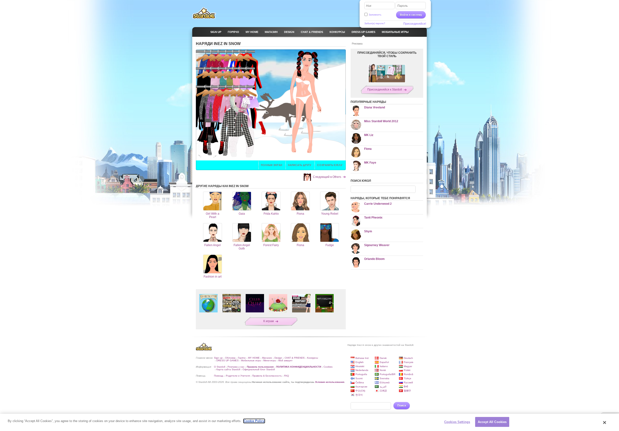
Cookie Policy (254, 421)
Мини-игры (269, 360)
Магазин (267, 357)
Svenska (384, 378)
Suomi (358, 378)
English (359, 362)
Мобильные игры (251, 360)
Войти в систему (411, 14)
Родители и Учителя (238, 375)
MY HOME (254, 357)
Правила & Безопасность (267, 375)
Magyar (408, 366)
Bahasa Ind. (362, 358)
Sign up (218, 357)
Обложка (230, 357)
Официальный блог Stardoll (259, 369)
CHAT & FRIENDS (295, 357)
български (361, 386)
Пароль (402, 6)
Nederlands (361, 370)
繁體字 (407, 390)
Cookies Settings (457, 422)
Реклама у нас (236, 366)
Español (384, 362)
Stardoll (204, 13)
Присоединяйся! (414, 23)
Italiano (384, 366)
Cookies (328, 366)
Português (361, 374)
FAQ (286, 375)
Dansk (383, 358)
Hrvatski (359, 366)
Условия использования (329, 382)
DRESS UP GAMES (227, 360)
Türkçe (407, 378)
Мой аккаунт (285, 360)
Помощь (218, 375)
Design (278, 357)
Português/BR (387, 374)
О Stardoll (219, 366)
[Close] (604, 422)
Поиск (401, 405)
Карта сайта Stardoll (228, 369)
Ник (368, 6)
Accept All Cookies (492, 422)
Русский (408, 382)
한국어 (359, 394)
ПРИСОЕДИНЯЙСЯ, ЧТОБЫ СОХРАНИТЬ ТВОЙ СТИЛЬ (387, 54)
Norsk (383, 370)
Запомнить (375, 14)
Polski (407, 370)
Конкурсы (312, 357)
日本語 (383, 390)
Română (408, 374)
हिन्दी (406, 386)
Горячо (242, 357)
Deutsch (408, 358)
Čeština (359, 382)
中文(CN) (360, 390)
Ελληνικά (385, 382)
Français (408, 362)
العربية (383, 386)
